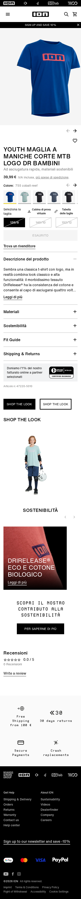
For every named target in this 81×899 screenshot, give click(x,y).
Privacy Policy (50, 887)
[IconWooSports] (73, 3)
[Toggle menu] (7, 14)
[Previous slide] (65, 517)
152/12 (67, 222)
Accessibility (38, 891)
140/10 (41, 222)
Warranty (9, 814)
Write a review (14, 673)
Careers (46, 820)
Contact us (11, 820)
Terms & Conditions (27, 887)
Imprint (7, 887)
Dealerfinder (49, 809)
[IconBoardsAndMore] (8, 774)
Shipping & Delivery (17, 799)
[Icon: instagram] (19, 874)
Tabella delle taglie (66, 211)
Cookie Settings (58, 891)
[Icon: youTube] (5, 874)
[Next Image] (75, 130)
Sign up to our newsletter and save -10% (36, 841)
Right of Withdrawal (15, 891)
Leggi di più (12, 297)
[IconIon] (9, 3)
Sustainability (50, 799)
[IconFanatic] (38, 3)
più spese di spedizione (52, 177)
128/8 (14, 222)
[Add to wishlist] (75, 140)
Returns (8, 809)
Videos (45, 804)
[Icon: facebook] (13, 874)
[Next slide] (74, 517)
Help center (11, 825)
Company (47, 814)
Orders (8, 804)
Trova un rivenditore (19, 246)
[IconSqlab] (53, 3)
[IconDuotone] (25, 3)
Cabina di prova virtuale (41, 211)
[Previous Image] (68, 130)
